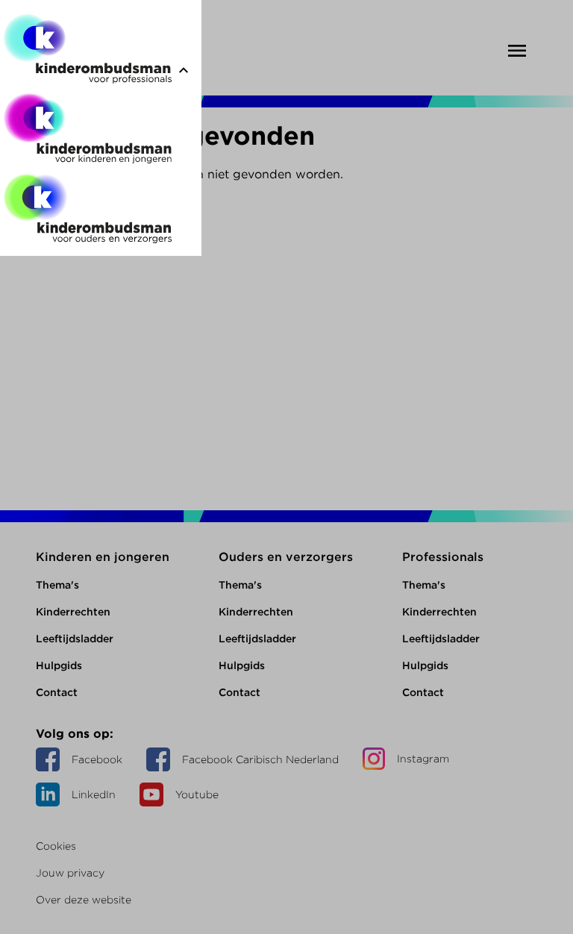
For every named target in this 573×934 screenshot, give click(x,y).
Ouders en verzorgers (286, 557)
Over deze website (83, 900)
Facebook (97, 759)
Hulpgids (59, 665)
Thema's (57, 585)
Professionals (442, 557)
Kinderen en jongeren (102, 557)
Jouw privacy (70, 873)
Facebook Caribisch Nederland (260, 759)
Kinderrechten (73, 612)
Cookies (56, 846)
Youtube (197, 794)
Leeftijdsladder (74, 639)
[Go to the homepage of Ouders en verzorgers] (87, 211)
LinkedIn (94, 794)
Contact (57, 692)
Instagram (423, 759)
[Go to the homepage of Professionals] (87, 51)
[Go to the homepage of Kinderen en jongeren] (87, 131)
